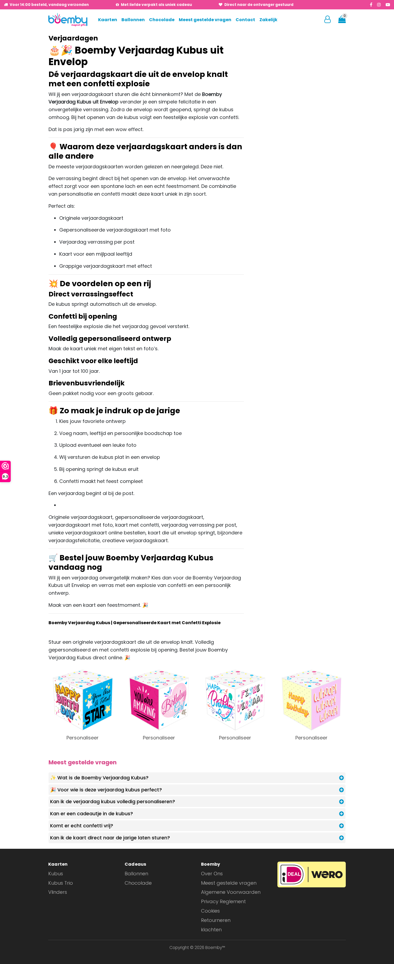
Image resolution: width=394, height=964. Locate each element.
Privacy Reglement (223, 901)
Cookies (210, 910)
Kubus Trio (60, 883)
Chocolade (161, 20)
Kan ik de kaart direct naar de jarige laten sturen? (110, 837)
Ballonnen (133, 20)
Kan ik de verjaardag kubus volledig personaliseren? (112, 801)
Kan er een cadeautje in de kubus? (91, 813)
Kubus (55, 873)
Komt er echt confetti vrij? (81, 825)
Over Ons (212, 873)
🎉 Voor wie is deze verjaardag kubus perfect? (106, 789)
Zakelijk (268, 20)
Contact (245, 20)
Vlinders (57, 892)
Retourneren (216, 920)
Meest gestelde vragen (205, 20)
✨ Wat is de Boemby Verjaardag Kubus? (99, 777)
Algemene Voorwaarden (231, 892)
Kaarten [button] (107, 20)
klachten (211, 929)
